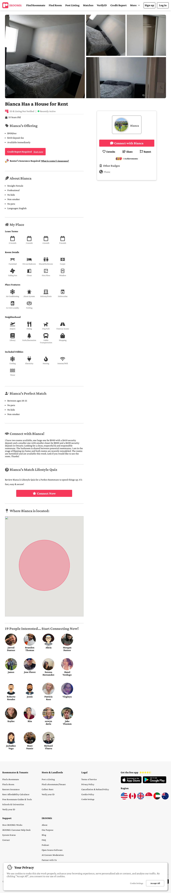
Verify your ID (8, 809)
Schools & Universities (13, 804)
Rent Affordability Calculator (15, 794)
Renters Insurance (11, 789)
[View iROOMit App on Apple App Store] (131, 782)
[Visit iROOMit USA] (124, 798)
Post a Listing (48, 779)
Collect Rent (47, 789)
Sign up (149, 5)
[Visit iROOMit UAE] (156, 798)
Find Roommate (35, 5)
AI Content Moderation (53, 855)
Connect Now (46, 493)
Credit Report (118, 5)
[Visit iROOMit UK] (140, 798)
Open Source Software (52, 850)
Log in (163, 5)
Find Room (55, 5)
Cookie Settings (87, 799)
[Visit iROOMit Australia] (165, 798)
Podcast (45, 845)
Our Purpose (47, 830)
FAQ (44, 840)
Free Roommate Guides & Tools (17, 799)
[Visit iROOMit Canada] (132, 798)
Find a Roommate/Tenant (54, 784)
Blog (44, 835)
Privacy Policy (87, 784)
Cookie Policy (87, 794)
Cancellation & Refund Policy (95, 789)
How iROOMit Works (12, 825)
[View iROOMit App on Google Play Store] (154, 782)
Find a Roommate (10, 779)
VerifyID (102, 5)
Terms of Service (89, 779)
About (44, 825)
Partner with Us (49, 860)
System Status (9, 835)
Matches (88, 5)
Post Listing (72, 5)
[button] (135, 5)
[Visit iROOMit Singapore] (148, 798)
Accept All (155, 883)
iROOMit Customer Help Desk (16, 830)
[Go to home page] (12, 5)
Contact (6, 840)
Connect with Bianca (128, 143)
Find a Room (8, 784)
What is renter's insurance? (55, 160)
